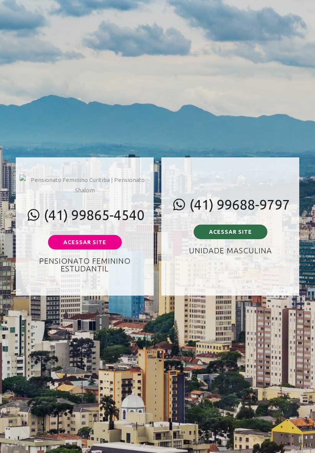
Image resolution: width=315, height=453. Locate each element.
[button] (85, 242)
